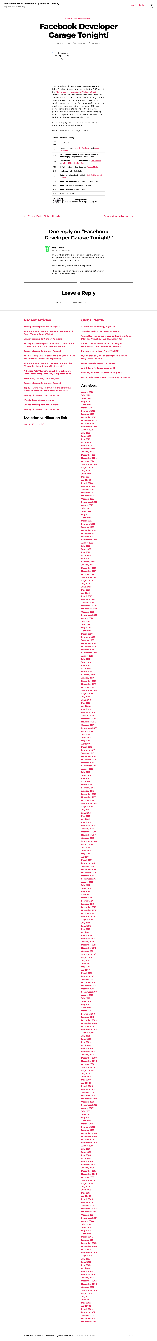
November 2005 (89, 1174)
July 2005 (85, 1186)
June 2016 (86, 775)
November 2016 (88, 759)
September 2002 (89, 1290)
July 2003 (85, 1259)
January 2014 (87, 866)
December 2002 (88, 1281)
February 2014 (88, 863)
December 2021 (88, 568)
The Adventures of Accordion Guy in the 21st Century (31, 4)
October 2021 (87, 574)
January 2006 (87, 1168)
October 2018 (87, 687)
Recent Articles (37, 320)
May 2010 (85, 1004)
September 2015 (89, 803)
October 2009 (87, 1026)
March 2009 (87, 1048)
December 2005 (89, 1171)
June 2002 (86, 1299)
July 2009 (85, 1036)
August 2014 (87, 844)
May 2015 (85, 816)
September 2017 (89, 728)
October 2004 (87, 1215)
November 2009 (89, 1023)
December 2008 (89, 1058)
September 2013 (88, 879)
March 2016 (86, 784)
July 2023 (85, 508)
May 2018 (85, 703)
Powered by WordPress (85, 1336)
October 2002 (87, 1287)
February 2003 (88, 1274)
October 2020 (87, 612)
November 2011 (88, 948)
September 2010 (89, 992)
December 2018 (88, 681)
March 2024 (86, 483)
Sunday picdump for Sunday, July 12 (41, 409)
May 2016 (85, 778)
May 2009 (86, 1042)
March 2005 (87, 1199)
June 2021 (86, 587)
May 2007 (86, 1117)
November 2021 (88, 571)
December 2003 (88, 1243)
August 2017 (87, 731)
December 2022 (88, 530)
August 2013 (87, 882)
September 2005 (89, 1180)
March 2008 (87, 1086)
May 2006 (86, 1155)
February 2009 (88, 1051)
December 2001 (88, 1318)
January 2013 (87, 904)
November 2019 (88, 646)
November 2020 (89, 609)
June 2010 (86, 1001)
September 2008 (89, 1067)
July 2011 (85, 960)
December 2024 (88, 455)
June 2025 (86, 436)
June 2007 (86, 1114)
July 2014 (85, 847)
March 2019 (86, 671)
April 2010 (85, 1007)
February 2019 (88, 675)
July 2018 (85, 697)
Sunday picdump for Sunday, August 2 (42, 383)
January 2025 (87, 452)
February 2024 (88, 486)
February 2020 (88, 637)
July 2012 (85, 923)
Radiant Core (79, 163)
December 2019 (88, 643)
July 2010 (85, 998)
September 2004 (89, 1218)
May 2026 (85, 401)
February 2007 (88, 1127)
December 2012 (88, 907)
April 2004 (86, 1234)
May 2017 (85, 740)
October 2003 (87, 1249)
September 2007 (89, 1105)
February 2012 (88, 938)
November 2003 (89, 1246)
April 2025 (86, 442)
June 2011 (85, 964)
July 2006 (85, 1149)
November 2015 (88, 797)
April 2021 (85, 593)
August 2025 (87, 430)
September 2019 (89, 653)
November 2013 (88, 872)
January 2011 (87, 979)
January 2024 (87, 489)
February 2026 (88, 411)
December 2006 (89, 1133)
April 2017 (85, 744)
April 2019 (85, 668)
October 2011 (87, 951)
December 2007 (89, 1095)
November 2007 (89, 1099)
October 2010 (87, 989)
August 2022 (87, 543)
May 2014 (85, 854)
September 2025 (89, 426)
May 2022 (85, 552)
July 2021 (85, 583)
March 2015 (86, 822)
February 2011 (87, 976)
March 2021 (86, 596)
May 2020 (85, 627)
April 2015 (85, 819)
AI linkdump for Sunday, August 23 (98, 326)
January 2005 (87, 1205)
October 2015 (87, 800)
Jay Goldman (96, 161)
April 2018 (85, 706)
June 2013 (86, 888)
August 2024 (87, 467)
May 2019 (85, 665)
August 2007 (87, 1108)
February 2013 (88, 901)
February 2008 (88, 1089)
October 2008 (87, 1064)
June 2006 (86, 1152)
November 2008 (89, 1061)
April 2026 (86, 405)
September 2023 (89, 502)
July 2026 (85, 395)
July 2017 (85, 734)
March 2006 (87, 1161)
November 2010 (88, 985)
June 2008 (86, 1077)
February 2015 (88, 825)
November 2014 (88, 835)
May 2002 (85, 1303)
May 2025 (85, 439)
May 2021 (85, 590)
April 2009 (86, 1045)
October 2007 (87, 1102)
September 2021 (88, 577)
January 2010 (87, 1017)
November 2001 (88, 1322)
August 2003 (87, 1256)
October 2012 (87, 913)
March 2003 (86, 1271)
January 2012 (87, 941)
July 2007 (85, 1111)
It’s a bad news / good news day (40, 400)
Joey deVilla (66, 43)
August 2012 (87, 920)
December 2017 (88, 719)
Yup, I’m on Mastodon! (34, 424)
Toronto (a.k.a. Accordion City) (78, 18)
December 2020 (88, 606)
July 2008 (85, 1073)
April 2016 (85, 781)
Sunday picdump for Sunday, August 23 (43, 326)
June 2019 (86, 662)
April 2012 (85, 932)
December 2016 (88, 756)
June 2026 (86, 398)
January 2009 (87, 1055)
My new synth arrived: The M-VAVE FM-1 (100, 351)
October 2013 (87, 876)
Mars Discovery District (67, 92)
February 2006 (88, 1164)
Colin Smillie (76, 148)
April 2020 (86, 631)
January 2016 (87, 791)
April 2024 (86, 480)
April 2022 (86, 555)
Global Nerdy (92, 320)
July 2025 (85, 433)
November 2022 (88, 533)
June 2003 (86, 1262)
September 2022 (89, 540)
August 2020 (87, 618)
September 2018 (89, 690)
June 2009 (86, 1039)
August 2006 (87, 1146)
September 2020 (89, 615)
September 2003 (89, 1252)
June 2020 (86, 624)
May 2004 (86, 1230)
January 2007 (87, 1130)
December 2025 (88, 417)
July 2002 (85, 1296)
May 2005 (86, 1193)
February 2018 (88, 712)
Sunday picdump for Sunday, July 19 (41, 405)
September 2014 (89, 841)
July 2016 (85, 772)
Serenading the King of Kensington (41, 378)
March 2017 (86, 747)
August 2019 (87, 656)
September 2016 (89, 766)
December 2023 (88, 492)
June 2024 (86, 474)
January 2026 (87, 414)
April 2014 (85, 857)
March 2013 (86, 898)
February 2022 (88, 562)
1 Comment (95, 43)
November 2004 (89, 1212)
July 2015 (85, 810)
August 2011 (86, 957)
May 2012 (85, 929)
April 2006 (86, 1158)
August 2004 (87, 1221)
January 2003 (87, 1278)
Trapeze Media (92, 167)
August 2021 (87, 580)
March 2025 (86, 445)
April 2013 (85, 894)
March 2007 (87, 1124)
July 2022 (85, 546)
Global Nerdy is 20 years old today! (98, 363)
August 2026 (87, 392)
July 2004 (85, 1224)
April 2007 (86, 1121)
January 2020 (87, 640)
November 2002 (89, 1284)
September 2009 (89, 1029)
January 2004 (87, 1240)
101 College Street (87, 92)
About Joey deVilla (137, 5)
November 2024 (89, 458)
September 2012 (88, 916)
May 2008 (86, 1080)
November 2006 (89, 1136)
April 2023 (86, 518)
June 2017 (86, 737)
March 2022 (86, 558)
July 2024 (85, 470)
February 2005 (88, 1202)
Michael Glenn (68, 163)
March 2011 (86, 973)
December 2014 (88, 832)
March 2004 (87, 1237)
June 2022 (86, 549)
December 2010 (88, 982)
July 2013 (85, 885)
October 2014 (87, 838)
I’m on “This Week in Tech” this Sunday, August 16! (105, 377)
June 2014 (86, 850)
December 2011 (88, 945)
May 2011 (85, 967)
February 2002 (88, 1312)
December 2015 (88, 794)
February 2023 (88, 524)
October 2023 (87, 499)
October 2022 (87, 536)
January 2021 (87, 602)
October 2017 (87, 725)
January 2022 (87, 565)
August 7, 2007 (80, 43)
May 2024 (85, 477)
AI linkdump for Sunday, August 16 (98, 368)
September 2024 (89, 464)
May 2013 (85, 891)
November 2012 (88, 910)
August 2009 (87, 1033)
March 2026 (86, 408)
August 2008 (87, 1070)
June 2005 (86, 1190)
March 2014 (86, 860)
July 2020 (85, 621)
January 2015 (87, 828)
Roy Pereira (86, 148)
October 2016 (87, 763)
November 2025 (89, 420)
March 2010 (86, 1011)
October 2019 (87, 649)
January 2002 (87, 1315)
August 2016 (87, 769)
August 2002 (87, 1293)
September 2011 (88, 954)
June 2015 (86, 813)
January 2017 (87, 753)
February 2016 (88, 788)
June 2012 (86, 926)
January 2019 (87, 678)
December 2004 (89, 1208)
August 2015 (87, 806)
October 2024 (87, 461)
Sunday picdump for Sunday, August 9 (42, 351)
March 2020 (86, 634)
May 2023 (85, 514)
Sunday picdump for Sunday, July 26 (41, 395)
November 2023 (88, 496)
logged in (66, 302)
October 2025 (87, 423)
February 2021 (88, 599)
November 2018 (88, 684)
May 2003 (85, 1265)
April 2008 (86, 1083)
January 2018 (87, 715)
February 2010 (88, 1014)
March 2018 (86, 709)
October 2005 (87, 1177)
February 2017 (88, 750)
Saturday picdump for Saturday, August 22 (101, 331)
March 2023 (86, 521)
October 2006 (87, 1139)
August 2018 (87, 693)
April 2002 (86, 1306)
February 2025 (88, 448)
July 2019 (85, 659)
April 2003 (86, 1268)
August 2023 (87, 505)
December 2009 (89, 1020)
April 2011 (85, 970)
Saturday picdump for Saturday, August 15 (101, 373)
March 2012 (86, 935)
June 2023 (86, 511)
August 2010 (87, 995)
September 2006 (89, 1142)
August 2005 (87, 1183)
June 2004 (86, 1227)
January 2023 (87, 527)
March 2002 (86, 1309)
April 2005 (86, 1196)
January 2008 (87, 1092)
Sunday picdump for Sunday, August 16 (43, 339)
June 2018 (86, 700)
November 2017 (88, 722)
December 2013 (88, 869)
